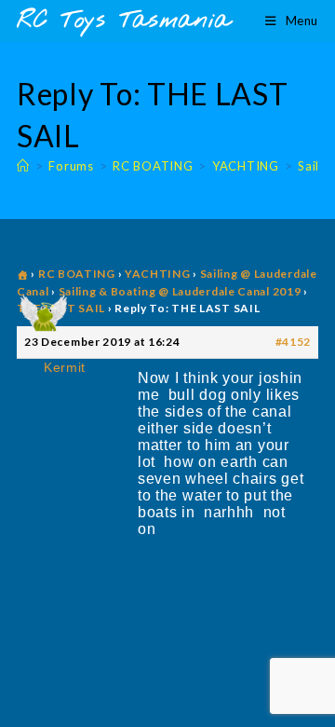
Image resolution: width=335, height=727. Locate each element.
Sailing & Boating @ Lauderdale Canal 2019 (180, 291)
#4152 (293, 342)
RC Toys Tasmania (124, 21)
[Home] (23, 165)
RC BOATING (76, 274)
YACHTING (158, 274)
